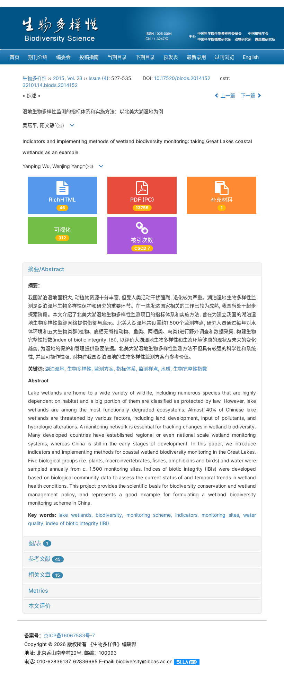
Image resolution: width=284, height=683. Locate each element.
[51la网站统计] (186, 661)
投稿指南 (89, 57)
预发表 (170, 57)
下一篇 (249, 95)
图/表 (38, 543)
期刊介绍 (37, 57)
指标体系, (127, 369)
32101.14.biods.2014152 (50, 85)
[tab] (142, 269)
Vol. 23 (74, 78)
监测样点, (150, 369)
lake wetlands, (77, 515)
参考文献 (44, 558)
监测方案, (105, 369)
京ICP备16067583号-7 (69, 635)
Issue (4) (98, 78)
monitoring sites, (222, 515)
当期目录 (117, 57)
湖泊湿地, (56, 369)
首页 (14, 57)
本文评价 (39, 605)
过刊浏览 (224, 57)
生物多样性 (35, 78)
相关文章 (44, 574)
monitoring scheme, (150, 515)
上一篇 (227, 95)
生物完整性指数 (190, 369)
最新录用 (196, 57)
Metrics (38, 590)
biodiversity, (111, 515)
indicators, (188, 515)
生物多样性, (80, 369)
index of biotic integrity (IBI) (77, 523)
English (251, 57)
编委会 (63, 57)
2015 (58, 78)
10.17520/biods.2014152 (182, 78)
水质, (167, 369)
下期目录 (145, 57)
